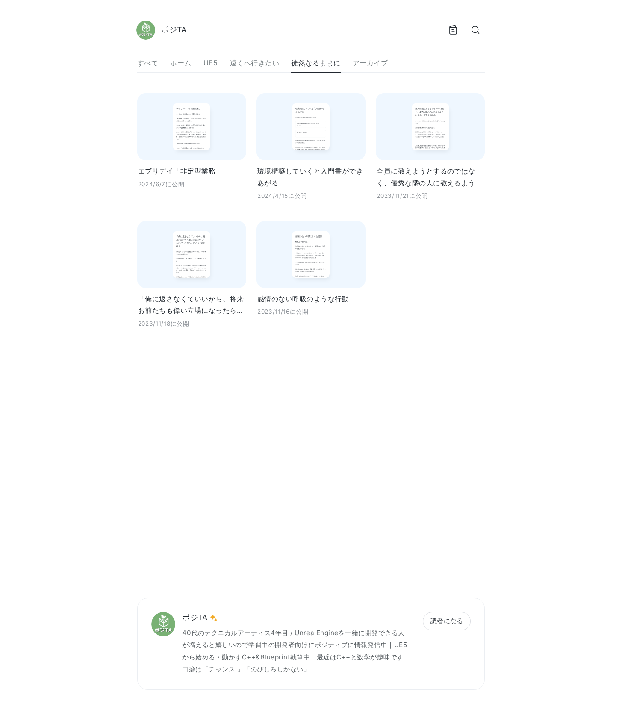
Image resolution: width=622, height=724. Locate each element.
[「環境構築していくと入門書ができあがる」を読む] (311, 126)
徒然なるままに (315, 63)
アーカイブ (370, 63)
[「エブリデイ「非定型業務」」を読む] (191, 126)
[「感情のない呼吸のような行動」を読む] (311, 254)
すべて (147, 63)
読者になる (446, 621)
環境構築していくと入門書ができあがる (310, 177)
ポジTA (194, 617)
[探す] (475, 30)
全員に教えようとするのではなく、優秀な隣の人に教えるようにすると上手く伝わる (429, 178)
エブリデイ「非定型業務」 (180, 171)
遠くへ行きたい (254, 63)
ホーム (180, 63)
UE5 (210, 63)
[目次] (453, 30)
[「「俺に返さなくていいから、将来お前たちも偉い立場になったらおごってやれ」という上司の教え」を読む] (191, 254)
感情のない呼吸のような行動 (303, 298)
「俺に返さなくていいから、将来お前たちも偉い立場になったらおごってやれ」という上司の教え (191, 305)
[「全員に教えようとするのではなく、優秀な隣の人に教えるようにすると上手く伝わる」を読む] (430, 126)
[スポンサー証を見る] (213, 618)
